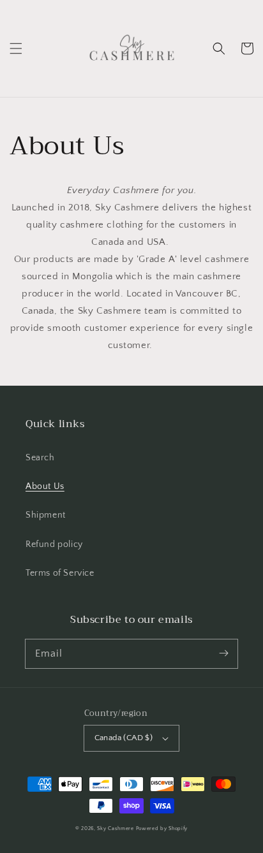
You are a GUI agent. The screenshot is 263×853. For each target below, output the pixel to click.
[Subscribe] (223, 653)
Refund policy (54, 544)
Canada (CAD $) (123, 737)
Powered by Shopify (162, 828)
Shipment (46, 515)
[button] (16, 48)
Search (40, 458)
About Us (45, 486)
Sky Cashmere (115, 828)
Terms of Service (60, 573)
